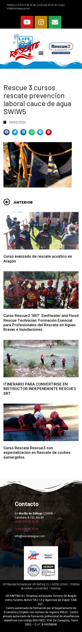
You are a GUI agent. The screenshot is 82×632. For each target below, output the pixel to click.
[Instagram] (41, 22)
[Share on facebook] (6, 132)
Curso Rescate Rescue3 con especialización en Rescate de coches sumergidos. (36, 452)
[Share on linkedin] (23, 132)
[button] (41, 53)
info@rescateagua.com (18, 8)
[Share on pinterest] (49, 132)
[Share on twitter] (15, 132)
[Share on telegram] (40, 132)
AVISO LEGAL (60, 584)
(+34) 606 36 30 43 (26, 529)
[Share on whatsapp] (32, 132)
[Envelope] (55, 22)
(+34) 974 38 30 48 (26, 5)
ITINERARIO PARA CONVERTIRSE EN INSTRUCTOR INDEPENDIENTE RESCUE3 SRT (39, 389)
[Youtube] (27, 22)
